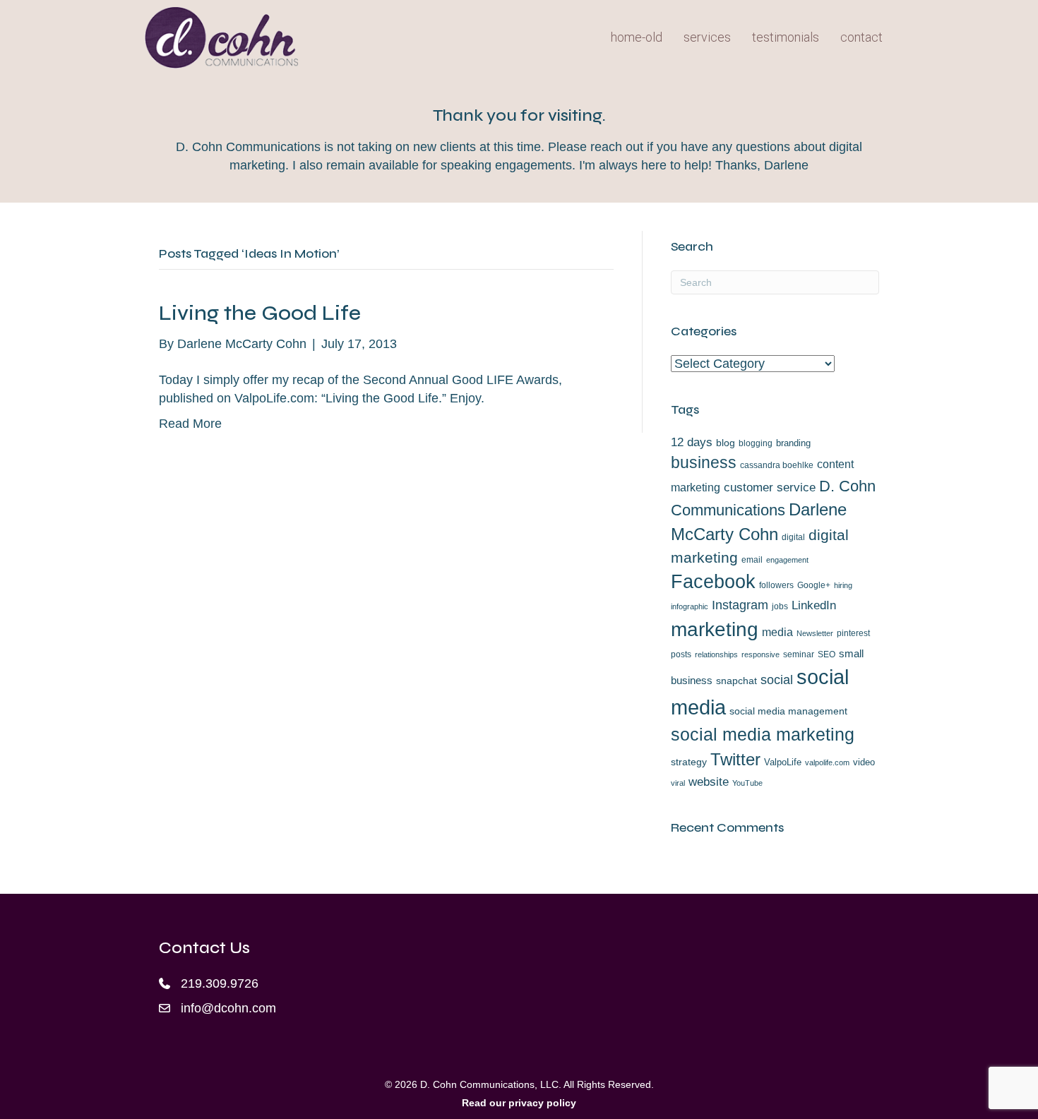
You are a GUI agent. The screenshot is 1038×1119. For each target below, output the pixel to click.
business (703, 462)
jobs (780, 606)
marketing (714, 629)
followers (776, 585)
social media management (788, 711)
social (776, 679)
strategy (689, 761)
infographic (689, 606)
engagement (787, 560)
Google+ (813, 585)
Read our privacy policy (519, 1102)
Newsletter (815, 633)
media (777, 632)
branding (793, 443)
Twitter (735, 759)
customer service (770, 487)
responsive (760, 654)
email (752, 560)
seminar (798, 654)
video (864, 762)
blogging (755, 443)
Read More (190, 424)
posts (681, 654)
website (708, 781)
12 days (691, 442)
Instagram (740, 604)
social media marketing (762, 734)
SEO (826, 654)
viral (678, 783)
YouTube (747, 783)
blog (725, 442)
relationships (716, 654)
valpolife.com (827, 762)
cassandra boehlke (776, 465)
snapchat (736, 680)
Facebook (713, 581)
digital (793, 537)
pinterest (853, 633)
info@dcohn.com (228, 1008)
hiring (843, 585)
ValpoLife (782, 762)
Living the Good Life (260, 312)
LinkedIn (814, 605)
